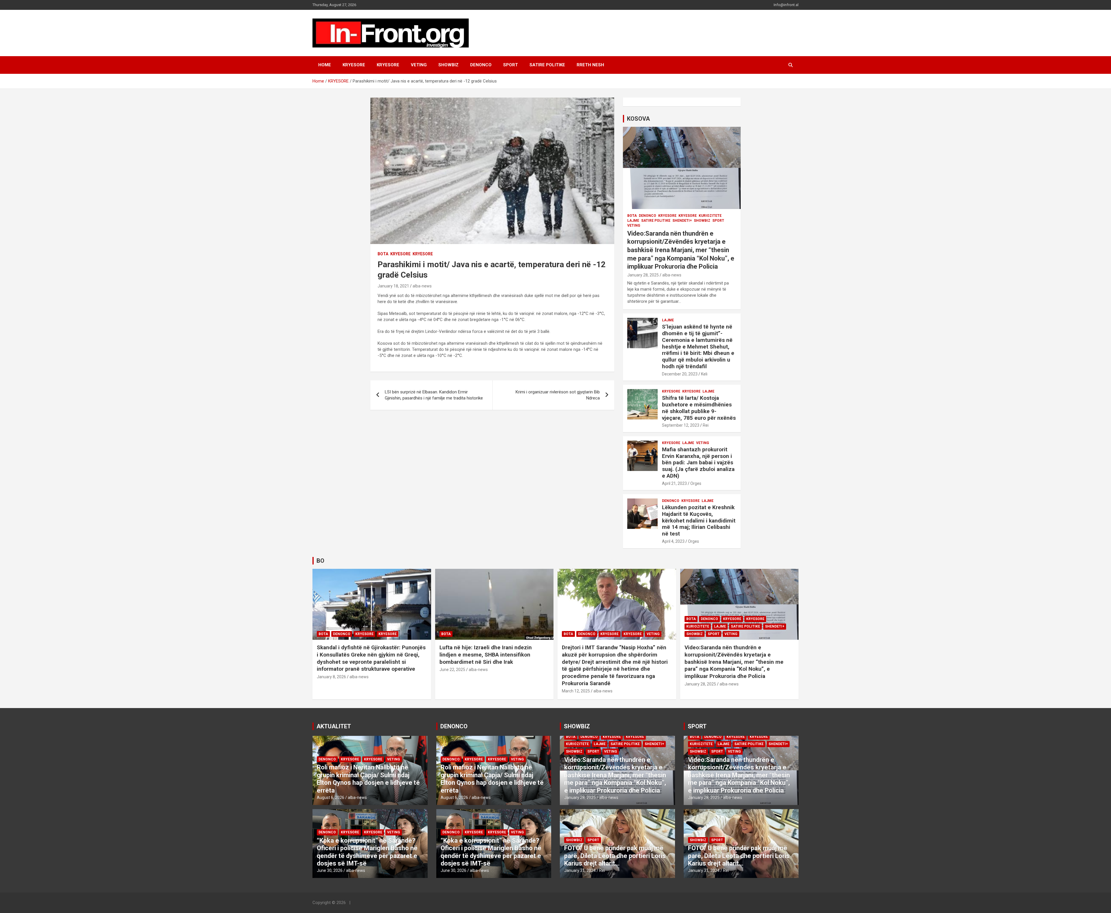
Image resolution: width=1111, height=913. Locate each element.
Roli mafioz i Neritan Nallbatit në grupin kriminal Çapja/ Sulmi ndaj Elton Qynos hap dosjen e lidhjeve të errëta (368, 779)
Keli (704, 374)
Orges (695, 483)
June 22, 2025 (452, 669)
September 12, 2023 (680, 425)
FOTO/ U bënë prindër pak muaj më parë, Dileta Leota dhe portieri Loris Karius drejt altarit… (615, 855)
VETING (419, 64)
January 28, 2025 (643, 275)
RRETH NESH (590, 64)
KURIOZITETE (710, 216)
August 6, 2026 (330, 797)
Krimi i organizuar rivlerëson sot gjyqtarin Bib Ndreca (558, 395)
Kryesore (388, 64)
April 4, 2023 (673, 541)
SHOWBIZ (448, 64)
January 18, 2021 (393, 286)
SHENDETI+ (682, 221)
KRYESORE (354, 64)
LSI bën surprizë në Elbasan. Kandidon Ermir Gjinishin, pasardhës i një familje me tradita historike (434, 395)
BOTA (383, 254)
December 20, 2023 (680, 374)
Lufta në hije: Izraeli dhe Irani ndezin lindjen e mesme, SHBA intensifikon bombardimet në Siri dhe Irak (485, 654)
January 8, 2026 (331, 676)
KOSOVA (638, 118)
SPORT (510, 64)
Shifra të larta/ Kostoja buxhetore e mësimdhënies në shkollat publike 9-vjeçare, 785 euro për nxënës (699, 408)
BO (320, 560)
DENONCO (481, 64)
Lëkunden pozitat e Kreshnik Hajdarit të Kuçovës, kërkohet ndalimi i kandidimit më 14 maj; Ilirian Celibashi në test (698, 520)
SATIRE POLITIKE (547, 64)
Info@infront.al (786, 5)
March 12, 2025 (576, 691)
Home (324, 64)
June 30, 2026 (330, 870)
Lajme (633, 221)
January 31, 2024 (580, 870)
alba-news (422, 286)
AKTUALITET (334, 726)
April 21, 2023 (674, 483)
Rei (706, 425)
